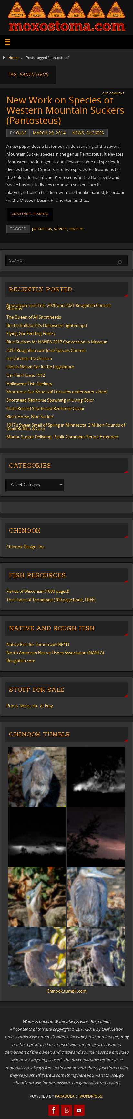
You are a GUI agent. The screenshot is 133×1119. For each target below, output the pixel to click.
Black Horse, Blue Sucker (29, 416)
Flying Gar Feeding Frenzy (31, 333)
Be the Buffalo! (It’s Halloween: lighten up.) (46, 325)
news (78, 133)
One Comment (113, 93)
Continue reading (30, 214)
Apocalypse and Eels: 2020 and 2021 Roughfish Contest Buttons (58, 307)
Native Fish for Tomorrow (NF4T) (37, 644)
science (60, 228)
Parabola (65, 1096)
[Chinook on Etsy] (66, 1110)
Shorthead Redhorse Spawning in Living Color (50, 400)
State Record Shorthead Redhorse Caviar (45, 408)
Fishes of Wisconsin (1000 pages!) (37, 591)
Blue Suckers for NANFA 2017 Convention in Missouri (56, 342)
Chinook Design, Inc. (25, 546)
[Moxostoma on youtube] (79, 1110)
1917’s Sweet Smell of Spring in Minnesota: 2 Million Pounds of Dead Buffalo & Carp (65, 426)
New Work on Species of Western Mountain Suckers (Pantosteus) (65, 109)
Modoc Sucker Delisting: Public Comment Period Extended (62, 437)
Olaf (21, 133)
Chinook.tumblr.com (67, 991)
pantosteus (42, 228)
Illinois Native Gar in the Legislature (40, 367)
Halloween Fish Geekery (29, 383)
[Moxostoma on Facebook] (53, 1110)
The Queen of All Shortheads (33, 317)
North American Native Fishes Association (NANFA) (55, 653)
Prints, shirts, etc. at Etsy (29, 706)
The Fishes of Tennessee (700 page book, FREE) (51, 600)
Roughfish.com (20, 661)
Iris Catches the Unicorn (29, 358)
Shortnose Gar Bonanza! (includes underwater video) (56, 392)
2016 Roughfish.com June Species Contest (46, 350)
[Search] (119, 262)
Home (13, 57)
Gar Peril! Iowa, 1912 (25, 375)
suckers (95, 133)
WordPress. (91, 1096)
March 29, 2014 (49, 133)
